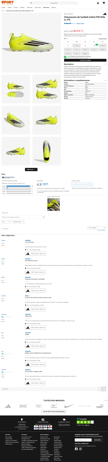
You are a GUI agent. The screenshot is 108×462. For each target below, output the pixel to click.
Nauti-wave (57, 437)
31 (68, 45)
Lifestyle (9, 7)
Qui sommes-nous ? (27, 437)
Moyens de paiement (27, 446)
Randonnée (29, 7)
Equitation (22, 7)
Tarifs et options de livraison (29, 447)
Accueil (3, 10)
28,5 (77, 41)
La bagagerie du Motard (46, 454)
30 (93, 41)
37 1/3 (68, 53)
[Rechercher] (31, 3)
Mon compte (8, 437)
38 (76, 53)
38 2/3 (85, 53)
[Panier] (103, 2)
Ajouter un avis (80, 23)
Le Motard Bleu (44, 458)
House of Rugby (44, 453)
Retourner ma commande (12, 442)
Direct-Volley (43, 442)
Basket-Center (44, 437)
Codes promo (8, 444)
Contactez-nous (22, 424)
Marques (54, 7)
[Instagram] (80, 449)
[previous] (104, 400)
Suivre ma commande (11, 440)
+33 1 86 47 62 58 (21, 429)
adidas (68, 14)
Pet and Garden (58, 444)
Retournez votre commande (64, 425)
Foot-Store (43, 446)
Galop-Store (43, 447)
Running (16, 7)
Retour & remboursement (28, 442)
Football (3, 7)
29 (85, 41)
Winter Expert (57, 460)
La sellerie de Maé (45, 456)
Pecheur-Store (57, 442)
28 (68, 41)
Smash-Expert (57, 447)
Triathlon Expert (58, 456)
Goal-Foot (43, 449)
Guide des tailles (103, 38)
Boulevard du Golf (45, 439)
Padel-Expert (57, 440)
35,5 (85, 49)
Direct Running (44, 440)
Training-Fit (57, 453)
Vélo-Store (57, 458)
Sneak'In (56, 449)
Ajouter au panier (85, 60)
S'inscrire (97, 440)
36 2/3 (102, 49)
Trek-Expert (57, 454)
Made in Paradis (44, 460)
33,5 (102, 45)
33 (95, 45)
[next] (107, 400)
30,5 (102, 41)
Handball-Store (44, 451)
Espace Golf (43, 444)
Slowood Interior (58, 446)
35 (76, 49)
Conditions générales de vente (29, 440)
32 (85, 45)
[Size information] (67, 38)
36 (93, 49)
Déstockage (46, 7)
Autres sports (38, 7)
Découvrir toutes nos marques (54, 411)
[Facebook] (76, 449)
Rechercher (54, 3)
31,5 (77, 45)
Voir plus (30, 169)
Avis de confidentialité (27, 449)
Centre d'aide (8, 439)
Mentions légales (26, 444)
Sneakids (56, 451)
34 (68, 49)
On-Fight (56, 439)
